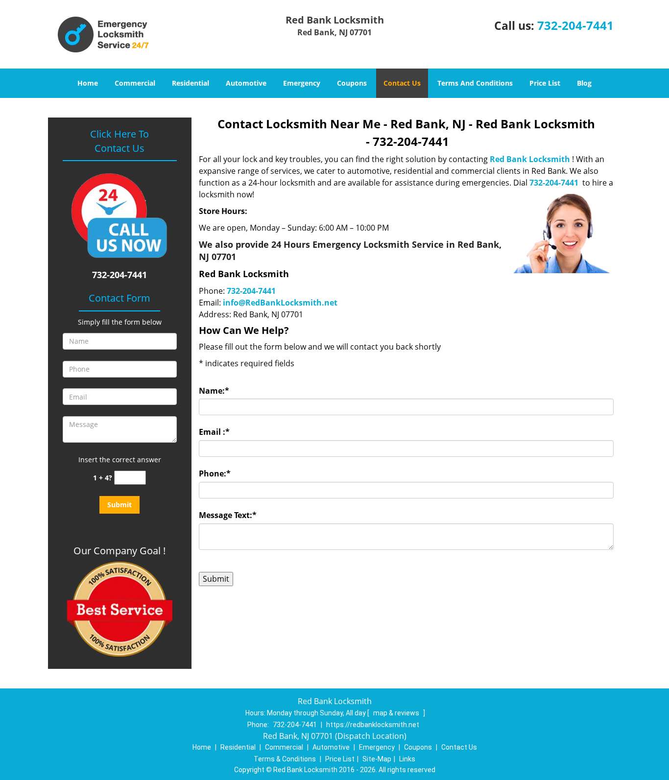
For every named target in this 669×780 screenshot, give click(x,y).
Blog (584, 83)
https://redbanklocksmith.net (372, 725)
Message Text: (228, 515)
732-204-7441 (575, 25)
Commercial (135, 83)
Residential (190, 83)
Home (87, 83)
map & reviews (397, 713)
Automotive (246, 83)
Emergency (301, 83)
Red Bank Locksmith (530, 159)
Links (407, 759)
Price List (544, 83)
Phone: (215, 473)
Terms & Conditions (285, 759)
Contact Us (402, 83)
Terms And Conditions (475, 83)
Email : (214, 431)
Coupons (352, 83)
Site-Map (376, 759)
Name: (214, 390)
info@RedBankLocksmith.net (280, 302)
